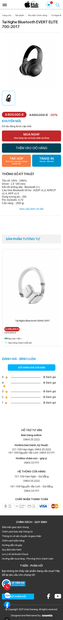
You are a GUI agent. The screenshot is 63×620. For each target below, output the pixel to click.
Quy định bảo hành (11, 549)
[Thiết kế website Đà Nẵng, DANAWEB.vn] (46, 615)
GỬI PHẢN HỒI (18, 596)
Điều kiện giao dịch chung (15, 527)
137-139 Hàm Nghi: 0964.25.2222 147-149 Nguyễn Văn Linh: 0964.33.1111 (31, 451)
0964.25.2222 (31, 439)
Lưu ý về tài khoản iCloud (15, 554)
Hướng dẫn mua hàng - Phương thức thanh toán (27, 558)
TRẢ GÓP (16, 161)
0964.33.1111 (31, 462)
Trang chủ (6, 15)
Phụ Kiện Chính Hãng (37, 15)
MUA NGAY (31, 135)
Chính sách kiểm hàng (13, 540)
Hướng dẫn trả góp (12, 545)
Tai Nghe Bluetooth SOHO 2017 (32, 320)
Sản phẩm (19, 15)
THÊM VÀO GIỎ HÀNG (31, 148)
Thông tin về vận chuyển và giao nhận (21, 536)
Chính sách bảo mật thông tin (17, 531)
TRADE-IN (46, 160)
